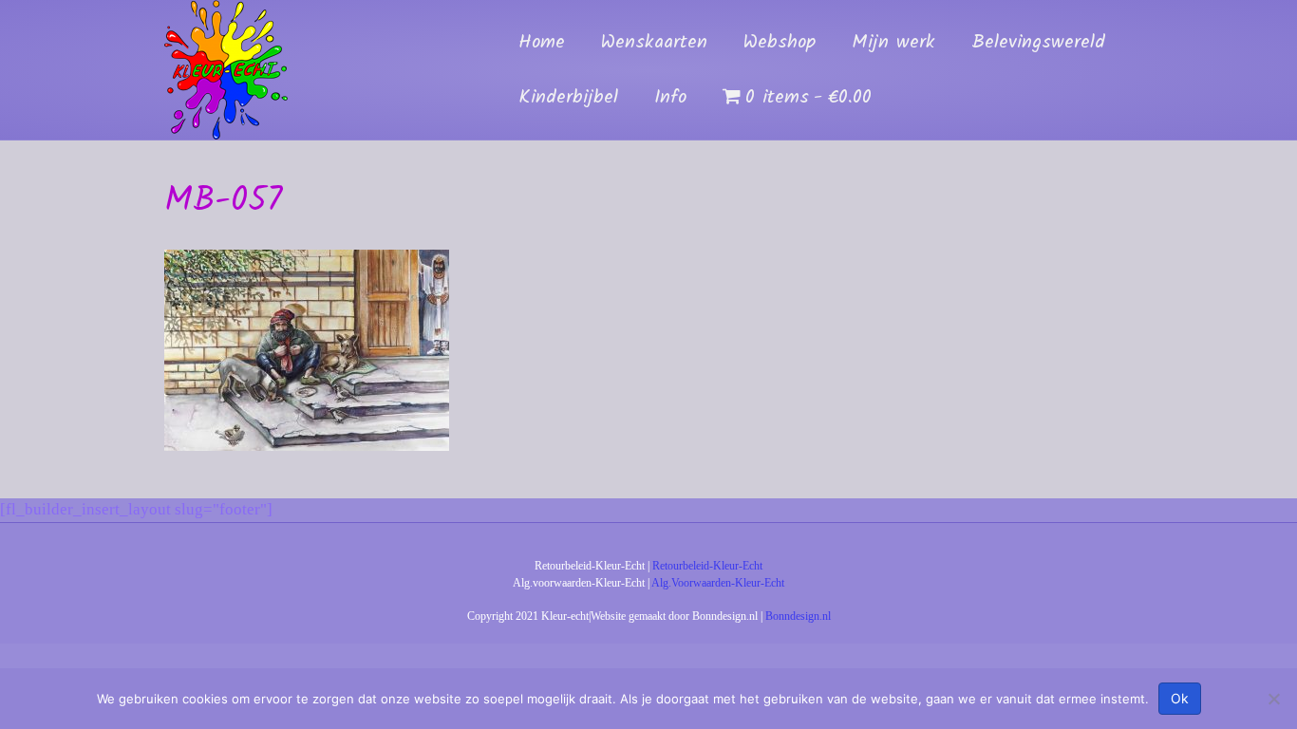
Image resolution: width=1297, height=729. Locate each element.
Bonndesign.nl (798, 616)
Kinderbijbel (568, 98)
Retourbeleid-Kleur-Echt (707, 565)
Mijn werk (893, 43)
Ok (1180, 698)
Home (541, 43)
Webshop (779, 43)
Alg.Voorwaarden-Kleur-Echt (717, 582)
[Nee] (1273, 698)
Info (670, 98)
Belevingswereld (1038, 43)
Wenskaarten (654, 43)
